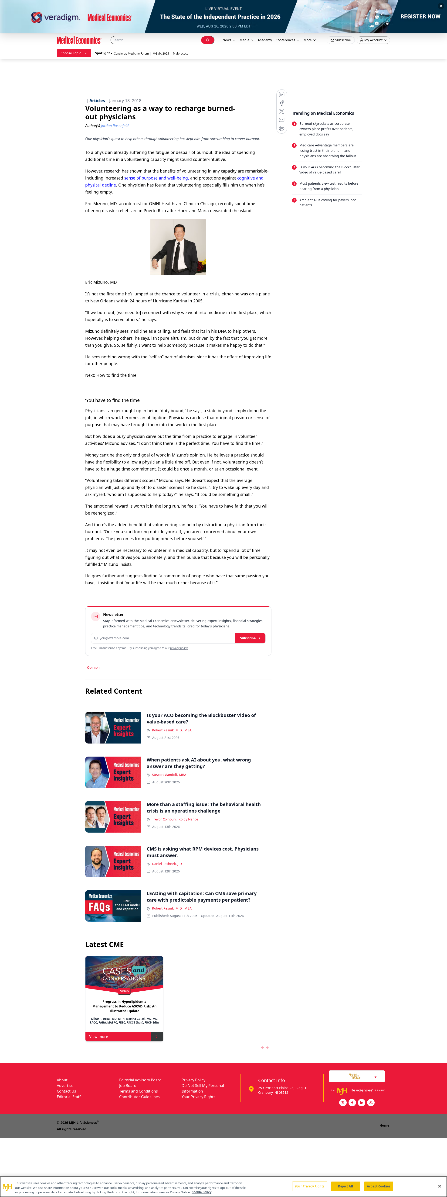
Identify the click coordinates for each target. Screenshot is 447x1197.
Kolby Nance (188, 819)
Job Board (127, 1085)
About (62, 1080)
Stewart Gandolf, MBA (169, 774)
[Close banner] (441, 6)
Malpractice (180, 53)
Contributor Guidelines (139, 1096)
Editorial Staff (69, 1096)
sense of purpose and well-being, (156, 178)
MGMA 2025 (161, 53)
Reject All (345, 1186)
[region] (223, 1186)
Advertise (65, 1085)
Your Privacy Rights (198, 1096)
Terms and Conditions (138, 1091)
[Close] (439, 1186)
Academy (265, 40)
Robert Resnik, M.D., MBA (172, 730)
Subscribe (248, 638)
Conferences (285, 40)
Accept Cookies (378, 1186)
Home (384, 1125)
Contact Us (66, 1091)
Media (244, 40)
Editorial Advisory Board (140, 1080)
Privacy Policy (193, 1080)
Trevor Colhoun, (164, 819)
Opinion (93, 667)
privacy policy (179, 648)
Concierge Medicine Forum (131, 53)
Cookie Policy (201, 1192)
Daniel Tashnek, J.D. (167, 863)
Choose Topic (71, 53)
